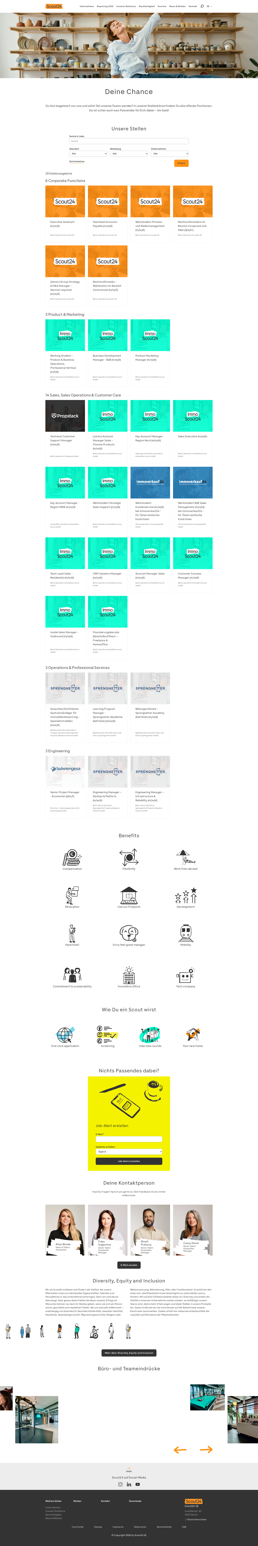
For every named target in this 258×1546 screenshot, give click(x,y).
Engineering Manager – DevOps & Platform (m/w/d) (107, 796)
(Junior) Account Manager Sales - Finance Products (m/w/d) (104, 442)
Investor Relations (126, 6)
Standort (74, 148)
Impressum (118, 1527)
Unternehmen (87, 6)
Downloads (135, 1501)
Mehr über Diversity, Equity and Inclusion (129, 1352)
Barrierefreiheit (164, 1527)
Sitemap (98, 1527)
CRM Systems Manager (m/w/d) (107, 575)
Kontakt (193, 6)
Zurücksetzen (77, 161)
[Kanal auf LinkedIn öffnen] (129, 1484)
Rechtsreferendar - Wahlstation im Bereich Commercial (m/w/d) (107, 286)
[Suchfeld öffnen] (202, 6)
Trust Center (78, 1527)
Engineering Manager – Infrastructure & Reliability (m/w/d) (149, 796)
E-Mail (100, 1134)
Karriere (162, 6)
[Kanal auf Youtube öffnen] (138, 1484)
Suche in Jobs (76, 136)
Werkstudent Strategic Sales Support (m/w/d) (107, 505)
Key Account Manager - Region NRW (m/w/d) (64, 505)
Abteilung (115, 148)
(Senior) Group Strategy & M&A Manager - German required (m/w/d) (65, 288)
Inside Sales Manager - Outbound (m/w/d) (64, 634)
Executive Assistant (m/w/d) (62, 224)
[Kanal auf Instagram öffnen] (120, 1484)
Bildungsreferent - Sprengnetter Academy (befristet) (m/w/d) (149, 713)
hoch (129, 1471)
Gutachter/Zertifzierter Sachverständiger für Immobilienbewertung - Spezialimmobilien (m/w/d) (64, 717)
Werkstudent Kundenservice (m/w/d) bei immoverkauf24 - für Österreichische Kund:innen (149, 511)
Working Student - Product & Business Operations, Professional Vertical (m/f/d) (63, 364)
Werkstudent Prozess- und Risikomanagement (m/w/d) (150, 226)
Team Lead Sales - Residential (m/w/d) (62, 575)
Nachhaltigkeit (147, 6)
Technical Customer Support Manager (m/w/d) (62, 440)
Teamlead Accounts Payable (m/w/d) (105, 224)
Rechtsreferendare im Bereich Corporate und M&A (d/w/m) (192, 226)
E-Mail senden (129, 1265)
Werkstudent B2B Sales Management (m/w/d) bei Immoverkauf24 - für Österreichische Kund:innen (192, 511)
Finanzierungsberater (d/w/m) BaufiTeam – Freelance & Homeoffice (106, 638)
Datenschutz (140, 1527)
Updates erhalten (105, 1146)
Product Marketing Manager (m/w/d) (147, 357)
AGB (184, 1527)
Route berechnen (196, 1519)
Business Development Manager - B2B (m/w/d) (107, 357)
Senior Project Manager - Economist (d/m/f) (65, 794)
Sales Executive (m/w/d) (192, 436)
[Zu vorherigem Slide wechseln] (180, 1450)
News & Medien (177, 6)
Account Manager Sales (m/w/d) (150, 575)
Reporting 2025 (105, 6)
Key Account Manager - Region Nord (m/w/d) (149, 438)
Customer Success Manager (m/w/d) (189, 575)
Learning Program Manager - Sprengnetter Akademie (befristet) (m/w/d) (107, 715)
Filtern (181, 163)
